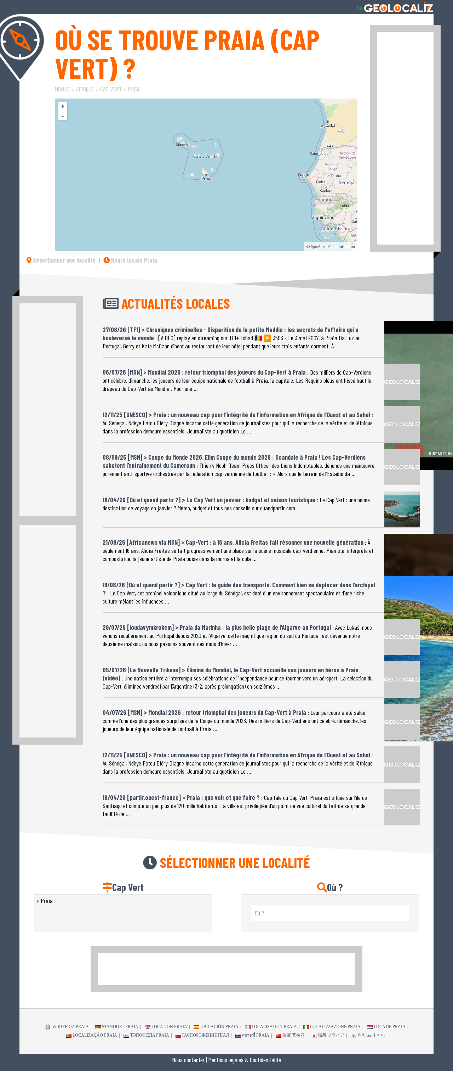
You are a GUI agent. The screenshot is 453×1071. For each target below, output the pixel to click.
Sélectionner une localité (63, 260)
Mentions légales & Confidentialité (244, 1060)
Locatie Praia (390, 1026)
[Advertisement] (405, 138)
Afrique (85, 89)
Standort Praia (120, 1026)
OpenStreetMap (322, 246)
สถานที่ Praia (255, 1035)
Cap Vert (111, 89)
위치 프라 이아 (371, 1035)
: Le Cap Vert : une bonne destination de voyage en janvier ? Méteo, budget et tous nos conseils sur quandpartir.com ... (236, 504)
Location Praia (169, 1026)
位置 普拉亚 (293, 1035)
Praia (134, 89)
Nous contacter (188, 1060)
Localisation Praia (274, 1026)
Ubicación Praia (219, 1026)
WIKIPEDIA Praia (70, 1026)
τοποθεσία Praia (149, 1035)
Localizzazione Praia (335, 1026)
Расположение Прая (205, 1035)
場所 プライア (331, 1035)
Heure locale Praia (133, 260)
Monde (62, 89)
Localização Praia (95, 1035)
